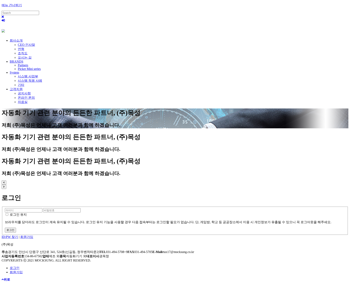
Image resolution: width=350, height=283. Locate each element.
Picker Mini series (29, 69)
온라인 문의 (26, 97)
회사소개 (16, 40)
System (14, 72)
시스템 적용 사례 (30, 80)
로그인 (14, 268)
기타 (21, 85)
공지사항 (24, 93)
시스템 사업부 (28, 76)
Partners (23, 65)
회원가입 (26, 237)
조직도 (23, 53)
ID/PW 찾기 (10, 237)
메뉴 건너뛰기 (12, 5)
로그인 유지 (18, 214)
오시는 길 (25, 57)
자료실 (23, 102)
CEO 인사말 (26, 44)
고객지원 (16, 89)
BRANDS (16, 61)
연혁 (21, 49)
